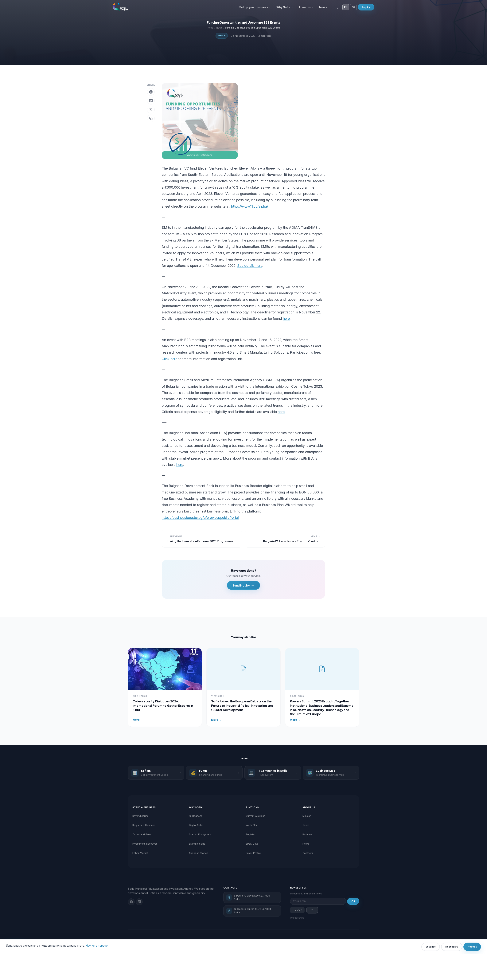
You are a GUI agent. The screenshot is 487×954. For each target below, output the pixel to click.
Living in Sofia (197, 843)
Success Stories (198, 853)
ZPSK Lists (252, 843)
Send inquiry (241, 585)
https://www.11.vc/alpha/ (249, 206)
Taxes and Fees (141, 834)
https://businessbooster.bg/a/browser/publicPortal (200, 518)
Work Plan (252, 825)
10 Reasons (195, 816)
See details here (249, 266)
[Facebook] (151, 92)
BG (353, 7)
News (323, 7)
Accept (472, 946)
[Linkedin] (139, 901)
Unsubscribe (297, 917)
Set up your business (253, 7)
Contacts (307, 853)
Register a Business (143, 825)
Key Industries (140, 816)
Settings (431, 946)
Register (250, 834)
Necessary (451, 946)
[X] (151, 109)
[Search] (336, 7)
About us (305, 7)
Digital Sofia (196, 825)
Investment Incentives (145, 843)
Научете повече (97, 945)
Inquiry (366, 7)
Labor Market (140, 853)
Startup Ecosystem (200, 834)
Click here (169, 359)
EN (346, 7)
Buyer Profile (253, 853)
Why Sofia (283, 7)
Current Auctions (255, 816)
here (286, 318)
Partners (307, 834)
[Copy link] (151, 118)
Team (305, 825)
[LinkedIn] (151, 100)
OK (353, 901)
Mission (306, 816)
